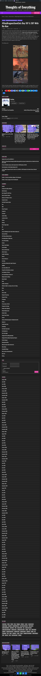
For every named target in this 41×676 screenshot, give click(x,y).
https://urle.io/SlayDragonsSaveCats (29, 32)
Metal (3, 281)
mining (27, 629)
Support (9, 670)
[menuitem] (1, 1)
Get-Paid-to (12, 627)
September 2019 (4, 537)
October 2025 (4, 397)
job (23, 627)
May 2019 (3, 546)
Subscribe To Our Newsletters (31, 672)
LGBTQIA (3, 265)
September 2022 (5, 458)
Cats (2, 204)
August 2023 (4, 433)
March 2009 (4, 594)
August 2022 (4, 461)
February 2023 (4, 447)
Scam (10, 633)
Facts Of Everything (5, 240)
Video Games (20, 20)
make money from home (6, 629)
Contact (29, 667)
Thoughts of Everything (20, 7)
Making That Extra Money (6, 276)
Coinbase (22, 624)
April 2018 (3, 576)
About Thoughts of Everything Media (16, 665)
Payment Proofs (4, 297)
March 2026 (4, 386)
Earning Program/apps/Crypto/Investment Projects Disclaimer (20, 671)
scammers (14, 633)
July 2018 (3, 569)
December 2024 (4, 411)
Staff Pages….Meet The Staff (29, 665)
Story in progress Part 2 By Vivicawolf (12, 179)
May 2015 (3, 587)
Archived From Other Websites (7, 188)
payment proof (16, 631)
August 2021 (4, 488)
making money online (21, 629)
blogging (18, 624)
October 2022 (4, 456)
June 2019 (3, 544)
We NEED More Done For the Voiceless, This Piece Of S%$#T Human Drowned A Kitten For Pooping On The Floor (33, 135)
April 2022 (3, 470)
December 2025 (4, 393)
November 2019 (4, 533)
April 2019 (3, 549)
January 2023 (4, 449)
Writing (3, 356)
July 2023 (3, 436)
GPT (15, 627)
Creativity (3, 213)
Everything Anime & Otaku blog (7, 238)
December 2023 (4, 427)
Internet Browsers (5, 258)
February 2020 (4, 526)
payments (28, 631)
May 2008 (3, 617)
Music (3, 288)
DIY (2, 227)
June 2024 (3, 415)
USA (3, 635)
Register (4, 371)
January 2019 (4, 556)
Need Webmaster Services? (32, 669)
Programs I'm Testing (5, 306)
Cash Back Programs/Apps (6, 202)
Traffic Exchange (35, 633)
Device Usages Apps (5, 224)
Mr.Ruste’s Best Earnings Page (7, 667)
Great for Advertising (5, 249)
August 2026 (4, 379)
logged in (8, 118)
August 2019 (4, 540)
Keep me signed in (7, 369)
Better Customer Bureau (6, 195)
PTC (7, 633)
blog (15, 624)
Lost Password (5, 372)
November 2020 (4, 508)
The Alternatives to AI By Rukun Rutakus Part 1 (10, 167)
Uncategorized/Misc (5, 342)
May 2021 (3, 494)
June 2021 (3, 492)
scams (18, 633)
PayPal (32, 631)
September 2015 (4, 580)
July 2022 (3, 463)
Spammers (3, 322)
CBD (2, 206)
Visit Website (14, 103)
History (3, 256)
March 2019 (4, 551)
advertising (4, 624)
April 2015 (3, 589)
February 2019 (4, 553)
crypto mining (4, 215)
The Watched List (5, 331)
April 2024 (3, 420)
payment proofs (23, 631)
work (10, 635)
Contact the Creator (35, 667)
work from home (14, 635)
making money (14, 629)
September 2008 (5, 608)
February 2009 (4, 596)
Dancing (3, 222)
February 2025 (4, 409)
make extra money (28, 627)
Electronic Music (4, 233)
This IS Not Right (18, 131)
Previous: (8, 109)
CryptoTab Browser (16, 626)
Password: (5, 366)
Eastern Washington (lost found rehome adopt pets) (11, 125)
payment (3, 631)
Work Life (3, 353)
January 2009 (4, 598)
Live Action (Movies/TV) (6, 267)
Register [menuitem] (6, 0)
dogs (3, 229)
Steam (21, 633)
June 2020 (3, 517)
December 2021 (4, 479)
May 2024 (3, 418)
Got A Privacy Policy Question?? (9, 669)
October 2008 (4, 605)
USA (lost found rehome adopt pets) (8, 131)
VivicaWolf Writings (5, 349)
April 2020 (4, 522)
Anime (8, 624)
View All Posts (21, 103)
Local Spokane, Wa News (6, 272)
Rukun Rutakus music (5, 310)
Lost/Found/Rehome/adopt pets (8, 128)
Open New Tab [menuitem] (10, 0)
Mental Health (4, 279)
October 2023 (4, 431)
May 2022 (3, 467)
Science (3, 317)
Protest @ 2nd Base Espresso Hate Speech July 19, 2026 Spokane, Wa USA (14, 164)
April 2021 (3, 497)
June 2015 (3, 585)
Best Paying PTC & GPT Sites (6, 193)
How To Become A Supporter (21, 669)
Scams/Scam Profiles (5, 315)
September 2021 (4, 485)
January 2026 (4, 390)
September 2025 (5, 400)
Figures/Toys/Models (5, 245)
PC (34, 631)
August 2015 (4, 583)
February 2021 (4, 501)
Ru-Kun (4, 28)
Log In (36, 371)
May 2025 (3, 402)
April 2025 (3, 404)
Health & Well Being (6, 127)
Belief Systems (4, 190)
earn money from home (24, 626)
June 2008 (3, 614)
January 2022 (4, 476)
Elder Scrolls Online (5, 627)
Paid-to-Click (4, 292)
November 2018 (4, 560)
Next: (31, 110)
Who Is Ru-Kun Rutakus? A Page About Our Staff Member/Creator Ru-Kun (20, 666)
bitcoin (12, 624)
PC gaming (4, 633)
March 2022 (4, 472)
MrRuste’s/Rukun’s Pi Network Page (20, 667)
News (3, 290)
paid (29, 629)
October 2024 (4, 413)
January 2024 (4, 424)
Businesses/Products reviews (7, 197)
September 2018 (4, 565)
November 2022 (4, 454)
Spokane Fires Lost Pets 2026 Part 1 (7, 134)
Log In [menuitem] (3, 0)
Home (7, 665)
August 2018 (4, 567)
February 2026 (4, 388)
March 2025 (4, 406)
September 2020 (5, 513)
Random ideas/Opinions (19, 128)
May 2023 (3, 440)
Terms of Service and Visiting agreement (11, 672)
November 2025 (4, 395)
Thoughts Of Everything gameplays (11, 20)
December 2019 (4, 531)
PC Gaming (4, 299)
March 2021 (4, 499)
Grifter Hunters (4, 252)
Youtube (19, 635)
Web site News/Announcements (7, 351)
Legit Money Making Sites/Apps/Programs (9, 263)
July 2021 (3, 490)
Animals (3, 20)
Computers (4, 211)
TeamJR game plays (5, 324)
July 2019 (3, 542)
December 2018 (4, 558)
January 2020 (4, 528)
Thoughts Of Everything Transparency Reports (9, 337)
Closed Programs (5, 209)
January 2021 (4, 504)
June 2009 (4, 592)
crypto (26, 624)
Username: (5, 363)
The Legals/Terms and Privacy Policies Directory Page (22, 670)
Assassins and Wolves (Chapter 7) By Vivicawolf (13, 177)
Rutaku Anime (4, 313)
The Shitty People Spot (6, 328)
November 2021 (4, 481)
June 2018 (3, 571)
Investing (3, 261)
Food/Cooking (4, 247)
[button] (2, 13)
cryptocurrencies (5, 218)
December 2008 (4, 601)
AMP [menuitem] (18, 0)
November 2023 (4, 429)
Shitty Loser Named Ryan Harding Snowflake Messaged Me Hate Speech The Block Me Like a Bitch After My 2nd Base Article (16, 655)
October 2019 (4, 535)
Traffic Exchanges (5, 340)
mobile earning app (5, 283)
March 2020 (4, 524)
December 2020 (4, 506)
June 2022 (3, 465)
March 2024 (4, 422)
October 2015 (4, 578)
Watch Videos (36, 13)
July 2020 (3, 515)
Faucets (3, 242)
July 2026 (3, 381)
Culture (3, 220)
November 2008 (4, 603)
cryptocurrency (30, 624)
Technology (4, 326)
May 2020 (3, 519)
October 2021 (4, 483)
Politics (30, 125)
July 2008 (3, 612)
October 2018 (4, 562)
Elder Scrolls (31, 626)
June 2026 (3, 384)
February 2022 (4, 474)
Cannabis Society (5, 200)
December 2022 (4, 452)
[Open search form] (30, 13)
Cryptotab (10, 626)
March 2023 (4, 445)
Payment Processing (5, 294)
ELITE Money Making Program (7, 236)
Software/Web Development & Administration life (10, 319)
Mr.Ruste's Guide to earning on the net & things (10, 285)
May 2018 (3, 574)
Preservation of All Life (19, 127)
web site (6, 635)
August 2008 (4, 610)
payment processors (10, 631)
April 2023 (3, 442)
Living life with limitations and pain (8, 270)
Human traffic (20, 627)
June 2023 (3, 438)
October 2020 (4, 510)
